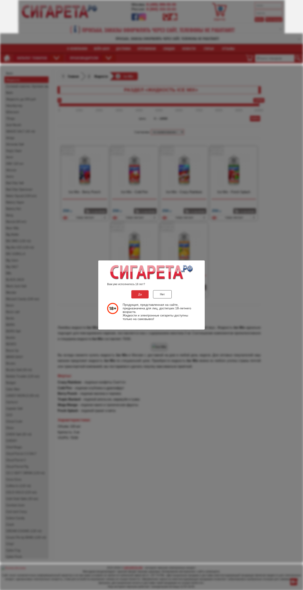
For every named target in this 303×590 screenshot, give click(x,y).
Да (140, 294)
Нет (162, 294)
